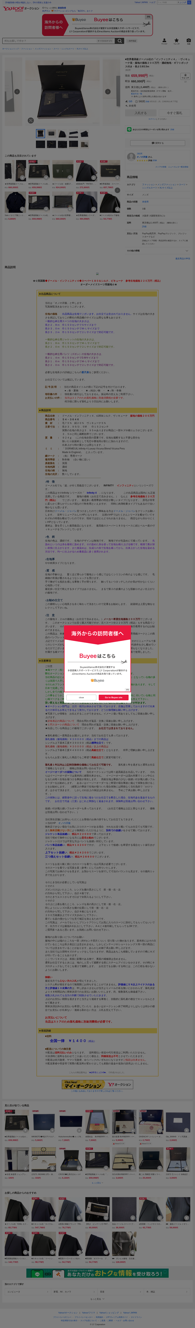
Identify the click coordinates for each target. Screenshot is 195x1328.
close (81, 697)
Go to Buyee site (113, 697)
